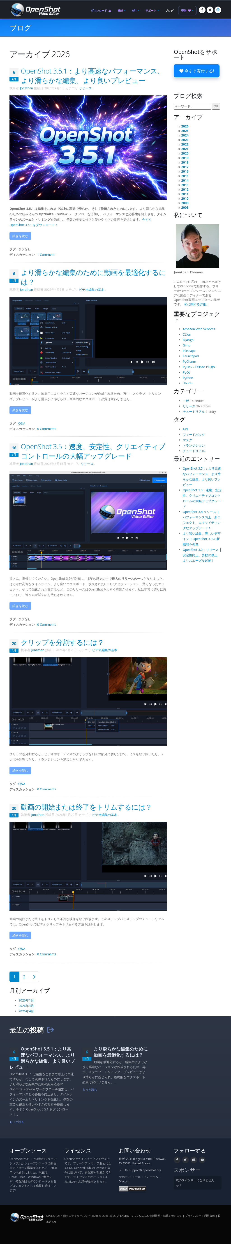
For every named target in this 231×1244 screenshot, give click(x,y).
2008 (184, 207)
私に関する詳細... (196, 304)
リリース (85, 88)
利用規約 (209, 1215)
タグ (179, 419)
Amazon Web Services (199, 329)
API (134, 10)
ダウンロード (99, 10)
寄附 (184, 10)
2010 (184, 198)
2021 (184, 149)
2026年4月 (26, 1011)
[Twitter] (210, 10)
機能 (120, 10)
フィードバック (194, 434)
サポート (151, 10)
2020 (184, 153)
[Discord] (193, 1159)
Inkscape (189, 351)
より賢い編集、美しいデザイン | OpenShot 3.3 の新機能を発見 (202, 538)
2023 (184, 140)
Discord (124, 1181)
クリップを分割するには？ (62, 642)
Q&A (21, 423)
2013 (184, 185)
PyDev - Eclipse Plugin (199, 367)
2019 (184, 158)
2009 (184, 203)
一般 (186, 401)
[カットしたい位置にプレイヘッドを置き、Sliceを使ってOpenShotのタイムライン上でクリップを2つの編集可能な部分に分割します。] (88, 701)
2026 (184, 126)
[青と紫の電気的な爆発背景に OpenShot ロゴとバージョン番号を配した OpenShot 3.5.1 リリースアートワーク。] (88, 147)
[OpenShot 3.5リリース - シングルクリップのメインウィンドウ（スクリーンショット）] (88, 520)
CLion (187, 334)
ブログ (169, 10)
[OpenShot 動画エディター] (26, 1217)
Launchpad (191, 356)
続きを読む (20, 236)
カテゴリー (188, 391)
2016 (184, 171)
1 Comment (46, 254)
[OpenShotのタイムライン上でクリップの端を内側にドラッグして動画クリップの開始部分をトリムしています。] (88, 866)
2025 (184, 131)
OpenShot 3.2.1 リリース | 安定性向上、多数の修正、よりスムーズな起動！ (202, 555)
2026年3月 (26, 1006)
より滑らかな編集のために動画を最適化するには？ (121, 1052)
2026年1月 (26, 1000)
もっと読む (16, 1122)
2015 (184, 176)
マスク (187, 440)
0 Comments (46, 429)
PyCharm (189, 361)
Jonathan (26, 88)
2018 (184, 162)
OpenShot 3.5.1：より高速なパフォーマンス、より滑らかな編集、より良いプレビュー (92, 75)
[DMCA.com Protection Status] (132, 1189)
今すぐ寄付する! (198, 71)
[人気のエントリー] (34, 977)
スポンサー (187, 1169)
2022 (184, 144)
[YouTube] (202, 1159)
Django (188, 340)
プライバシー (193, 1215)
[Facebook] (202, 10)
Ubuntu (188, 383)
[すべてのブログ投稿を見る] (50, 1029)
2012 (184, 189)
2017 (184, 167)
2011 (184, 194)
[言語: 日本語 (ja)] (218, 10)
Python (188, 378)
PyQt (186, 372)
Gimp (186, 345)
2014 (184, 180)
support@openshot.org (145, 1170)
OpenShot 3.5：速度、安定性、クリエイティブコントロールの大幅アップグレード (93, 451)
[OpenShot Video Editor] (34, 9)
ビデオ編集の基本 (91, 289)
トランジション (194, 445)
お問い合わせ (135, 1150)
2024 (184, 135)
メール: (136, 1177)
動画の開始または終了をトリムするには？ (86, 807)
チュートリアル (194, 411)
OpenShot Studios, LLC (132, 1215)
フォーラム (150, 1177)
